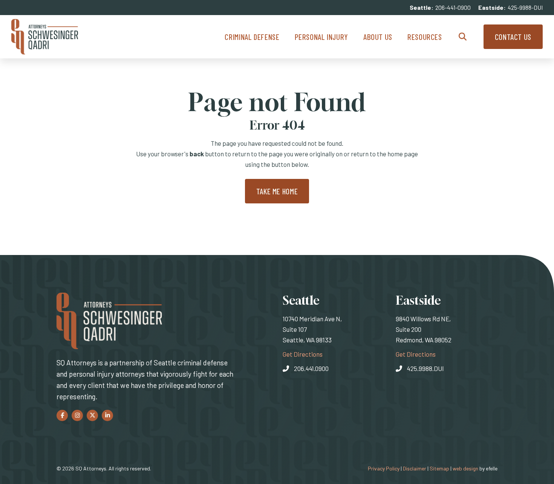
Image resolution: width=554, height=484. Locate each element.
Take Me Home (277, 191)
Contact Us (513, 36)
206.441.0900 (311, 368)
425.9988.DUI (425, 368)
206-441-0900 (453, 7)
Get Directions (303, 354)
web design (465, 468)
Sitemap (439, 468)
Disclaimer (414, 468)
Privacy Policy (383, 468)
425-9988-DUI (525, 7)
